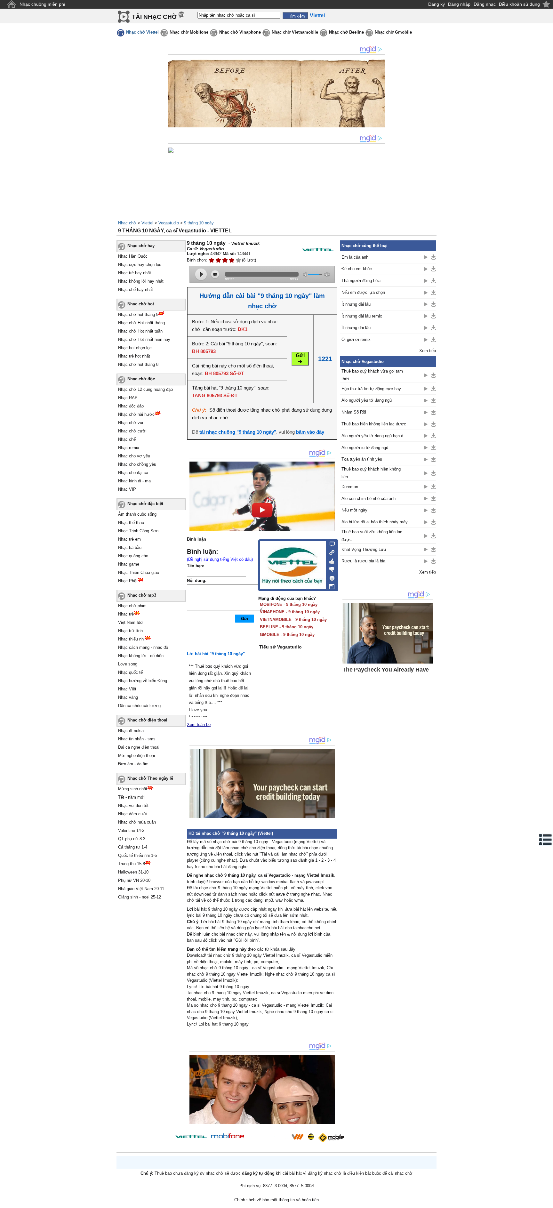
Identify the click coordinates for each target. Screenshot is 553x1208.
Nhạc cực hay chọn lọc (139, 264)
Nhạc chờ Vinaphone (240, 32)
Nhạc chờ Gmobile (393, 32)
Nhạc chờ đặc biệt (145, 503)
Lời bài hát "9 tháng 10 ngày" (216, 653)
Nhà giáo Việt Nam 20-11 (141, 888)
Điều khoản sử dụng (519, 4)
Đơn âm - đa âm (133, 763)
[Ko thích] (330, 568)
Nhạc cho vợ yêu (134, 456)
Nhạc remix (128, 447)
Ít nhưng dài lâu (356, 304)
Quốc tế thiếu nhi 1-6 (137, 855)
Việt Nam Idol (130, 622)
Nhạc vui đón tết (133, 805)
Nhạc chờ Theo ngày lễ (150, 778)
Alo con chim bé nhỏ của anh (368, 498)
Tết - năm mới (131, 797)
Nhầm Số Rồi (353, 412)
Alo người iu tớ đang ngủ (364, 447)
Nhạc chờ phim (132, 605)
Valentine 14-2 (131, 830)
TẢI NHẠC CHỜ (154, 16)
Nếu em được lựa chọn (363, 292)
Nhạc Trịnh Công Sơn (138, 530)
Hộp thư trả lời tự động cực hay (371, 388)
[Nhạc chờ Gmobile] (331, 1137)
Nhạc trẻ (126, 614)
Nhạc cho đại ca (133, 472)
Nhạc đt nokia (131, 730)
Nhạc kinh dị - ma (134, 481)
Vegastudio (168, 223)
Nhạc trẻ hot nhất (134, 356)
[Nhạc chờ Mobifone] (228, 1136)
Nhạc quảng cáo (133, 555)
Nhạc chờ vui (130, 422)
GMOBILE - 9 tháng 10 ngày (287, 634)
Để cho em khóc (356, 268)
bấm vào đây (310, 432)
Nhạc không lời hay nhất (141, 281)
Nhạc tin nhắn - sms (137, 739)
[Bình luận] (330, 543)
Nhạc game (128, 564)
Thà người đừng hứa (361, 280)
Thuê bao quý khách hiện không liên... (371, 473)
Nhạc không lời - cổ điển (141, 655)
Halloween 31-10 (133, 872)
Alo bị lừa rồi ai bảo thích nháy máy (374, 521)
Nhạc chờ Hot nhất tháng (141, 322)
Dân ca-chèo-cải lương (139, 705)
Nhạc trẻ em (129, 539)
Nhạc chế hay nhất (135, 289)
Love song (127, 664)
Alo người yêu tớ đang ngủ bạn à (372, 435)
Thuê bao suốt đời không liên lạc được (371, 535)
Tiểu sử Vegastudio (280, 646)
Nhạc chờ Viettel (142, 32)
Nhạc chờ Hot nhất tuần (140, 331)
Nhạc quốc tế (130, 672)
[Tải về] (433, 257)
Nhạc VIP (127, 489)
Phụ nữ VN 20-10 (134, 880)
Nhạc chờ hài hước (136, 414)
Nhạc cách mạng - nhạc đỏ (143, 647)
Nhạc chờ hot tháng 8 (138, 364)
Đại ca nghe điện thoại (138, 747)
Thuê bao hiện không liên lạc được (373, 424)
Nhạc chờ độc (141, 378)
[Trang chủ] (11, 4)
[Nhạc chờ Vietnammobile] (297, 1136)
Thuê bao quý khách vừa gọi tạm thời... (372, 375)
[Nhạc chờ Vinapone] (268, 1138)
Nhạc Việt (127, 689)
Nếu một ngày (354, 510)
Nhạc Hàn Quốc (133, 256)
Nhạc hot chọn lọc (135, 347)
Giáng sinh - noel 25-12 (139, 897)
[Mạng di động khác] (330, 552)
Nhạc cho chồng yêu (137, 464)
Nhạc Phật (128, 580)
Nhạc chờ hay (141, 245)
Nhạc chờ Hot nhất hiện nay (144, 339)
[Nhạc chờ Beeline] (311, 1136)
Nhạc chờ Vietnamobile (295, 32)
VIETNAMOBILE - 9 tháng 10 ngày (293, 619)
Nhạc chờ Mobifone (189, 32)
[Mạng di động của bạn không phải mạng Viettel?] (317, 249)
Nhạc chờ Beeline (346, 32)
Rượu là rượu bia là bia (363, 561)
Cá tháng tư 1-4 (132, 847)
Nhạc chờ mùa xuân (137, 822)
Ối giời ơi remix (356, 339)
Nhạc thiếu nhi (131, 639)
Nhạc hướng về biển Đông (142, 680)
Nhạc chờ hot (140, 304)
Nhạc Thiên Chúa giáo (138, 572)
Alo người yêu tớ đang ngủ (366, 400)
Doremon (349, 486)
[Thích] (330, 560)
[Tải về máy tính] (330, 585)
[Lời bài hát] (330, 577)
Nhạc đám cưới (132, 813)
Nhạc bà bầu (129, 547)
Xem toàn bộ (199, 724)
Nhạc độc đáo (131, 406)
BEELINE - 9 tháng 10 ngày (286, 626)
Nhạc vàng (128, 697)
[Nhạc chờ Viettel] (191, 1136)
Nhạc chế (127, 439)
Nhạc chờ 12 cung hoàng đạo (145, 389)
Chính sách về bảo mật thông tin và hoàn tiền (276, 1199)
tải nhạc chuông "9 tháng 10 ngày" (237, 432)
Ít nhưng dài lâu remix (361, 316)
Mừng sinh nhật (132, 788)
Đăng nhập (459, 4)
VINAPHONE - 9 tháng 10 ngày (290, 611)
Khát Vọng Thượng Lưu (363, 549)
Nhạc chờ (127, 223)
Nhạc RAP (128, 397)
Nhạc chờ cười (132, 431)
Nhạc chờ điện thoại (147, 720)
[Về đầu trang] (546, 1201)
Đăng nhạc (485, 4)
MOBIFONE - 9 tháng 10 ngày (288, 604)
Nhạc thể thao (131, 522)
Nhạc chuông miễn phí (42, 4)
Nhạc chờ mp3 (141, 595)
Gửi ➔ (300, 358)
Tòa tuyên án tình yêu (361, 459)
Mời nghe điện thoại (136, 755)
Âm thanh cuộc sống (137, 514)
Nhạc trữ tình (130, 630)
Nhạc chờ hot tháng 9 (138, 314)
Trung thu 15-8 (131, 863)
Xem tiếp (427, 350)
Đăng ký (436, 4)
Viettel (147, 223)
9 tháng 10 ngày (199, 223)
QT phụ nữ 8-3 (131, 838)
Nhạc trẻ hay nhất (134, 272)
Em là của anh (354, 257)
